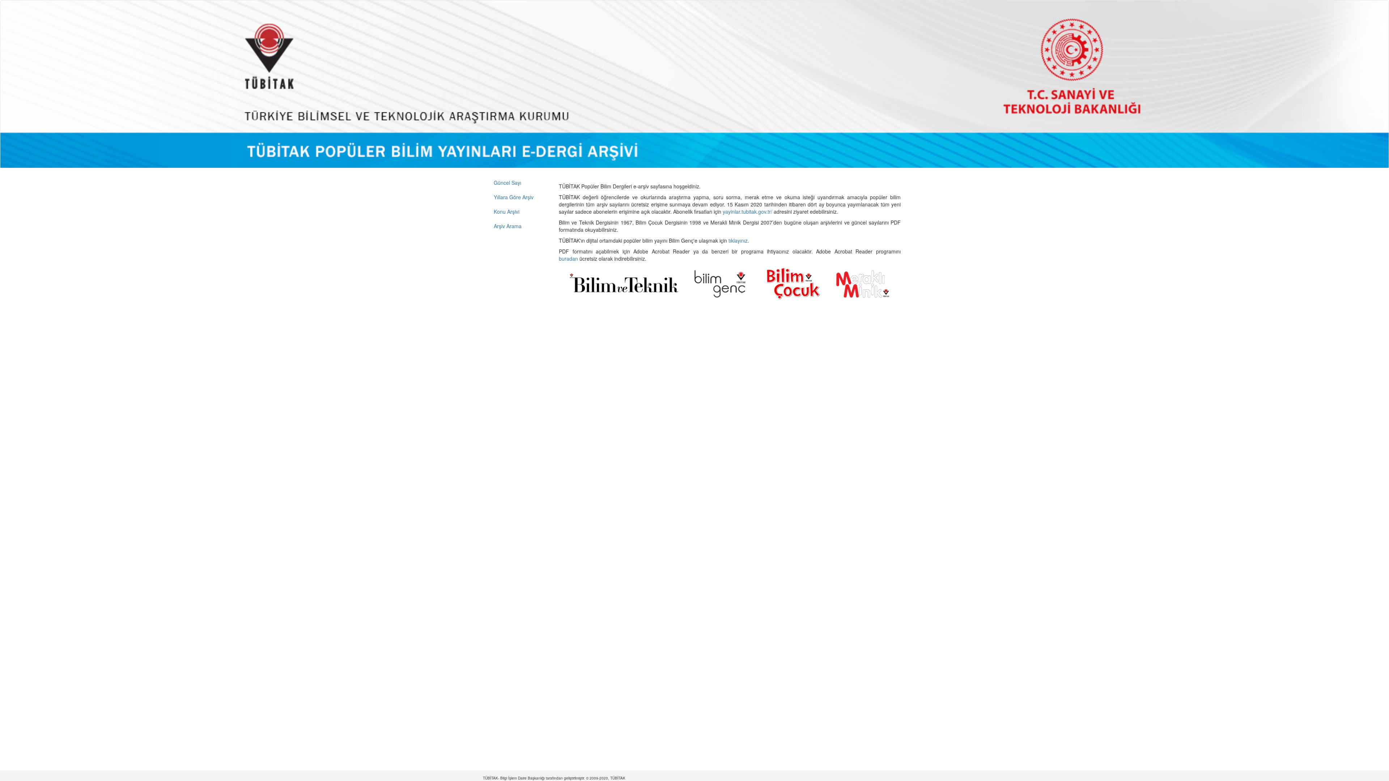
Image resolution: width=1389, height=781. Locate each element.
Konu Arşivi (506, 211)
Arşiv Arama (508, 226)
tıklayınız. (740, 240)
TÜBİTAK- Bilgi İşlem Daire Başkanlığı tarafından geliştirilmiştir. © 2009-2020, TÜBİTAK (554, 778)
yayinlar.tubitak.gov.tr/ (747, 211)
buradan (569, 258)
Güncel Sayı (507, 182)
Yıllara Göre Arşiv (514, 197)
